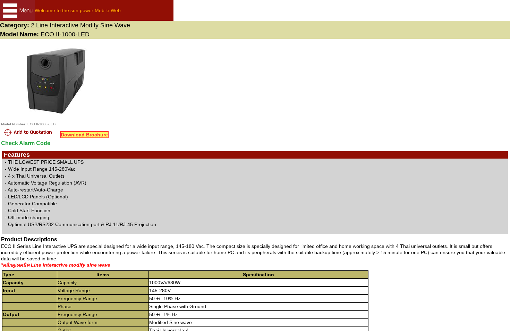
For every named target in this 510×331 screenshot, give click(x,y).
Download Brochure (84, 134)
